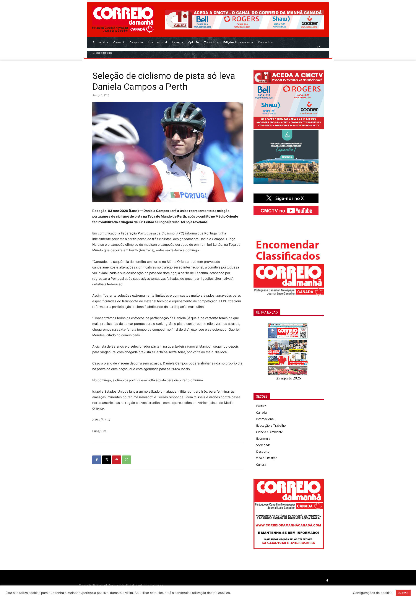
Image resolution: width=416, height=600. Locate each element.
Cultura (261, 464)
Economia (263, 438)
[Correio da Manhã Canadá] (123, 19)
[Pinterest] (116, 459)
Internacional (265, 419)
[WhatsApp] (126, 459)
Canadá (261, 412)
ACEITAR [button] (403, 592)
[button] (319, 48)
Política (261, 406)
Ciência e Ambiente (269, 432)
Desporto (263, 451)
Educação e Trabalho (271, 425)
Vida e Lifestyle (266, 458)
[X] (106, 459)
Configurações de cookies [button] (372, 593)
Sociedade (263, 445)
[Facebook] (96, 459)
